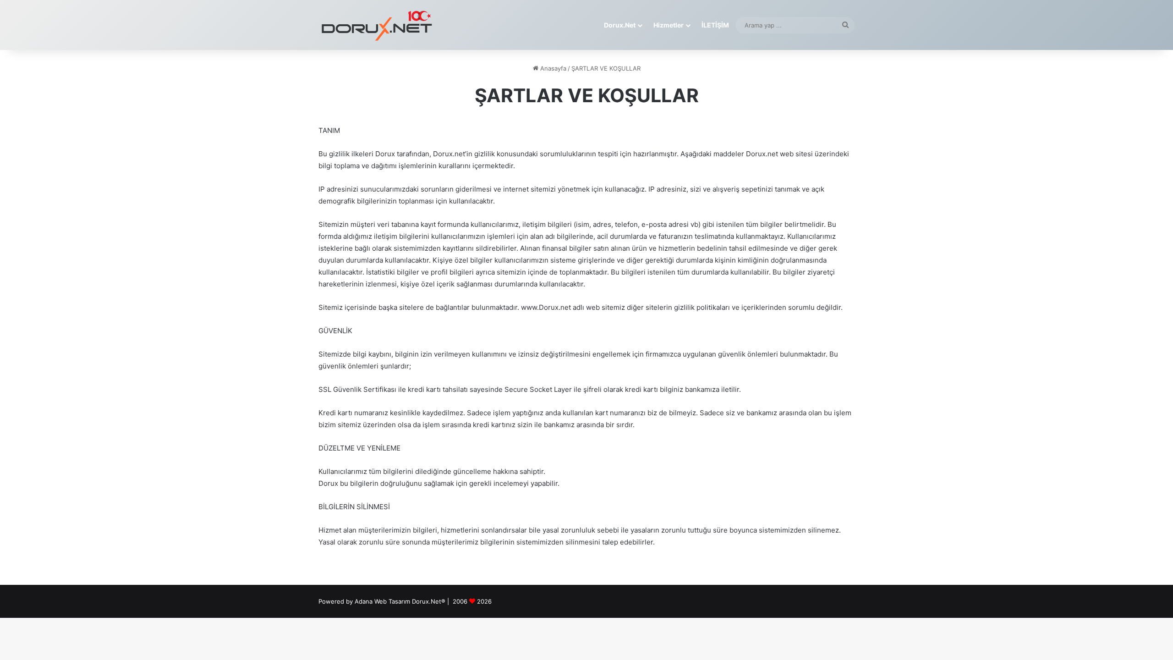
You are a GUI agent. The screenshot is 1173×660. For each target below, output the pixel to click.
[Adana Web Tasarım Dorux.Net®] (375, 25)
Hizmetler (668, 25)
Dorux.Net (620, 25)
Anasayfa (552, 68)
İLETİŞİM (715, 25)
